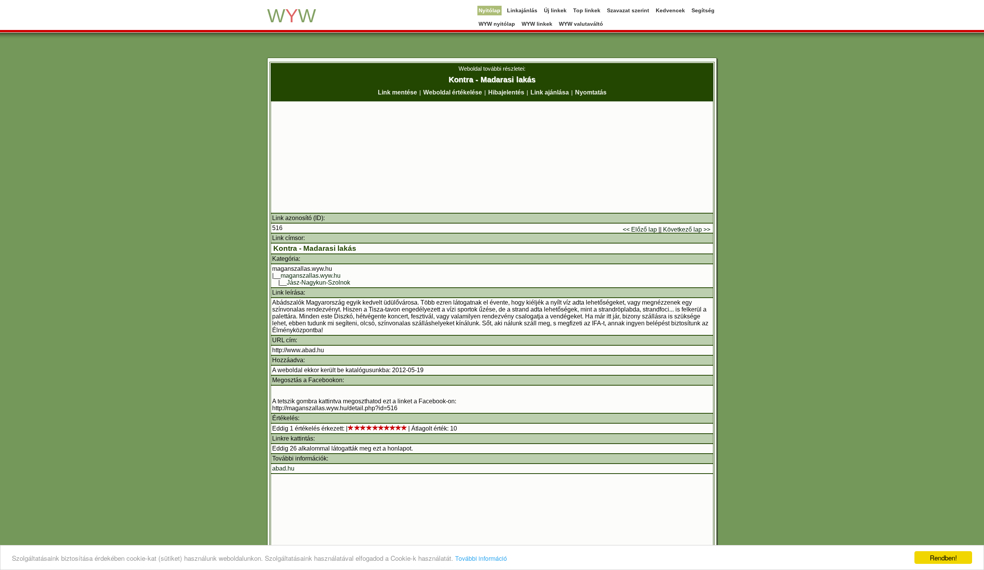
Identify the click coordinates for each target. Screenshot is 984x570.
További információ (481, 558)
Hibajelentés (506, 92)
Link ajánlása (549, 92)
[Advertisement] (492, 157)
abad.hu (283, 468)
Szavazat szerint (628, 10)
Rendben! (943, 557)
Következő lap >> (686, 229)
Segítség (703, 10)
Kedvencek (670, 10)
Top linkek (586, 10)
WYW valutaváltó (581, 24)
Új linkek (555, 10)
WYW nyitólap (497, 24)
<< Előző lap (640, 229)
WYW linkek (537, 24)
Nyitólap (489, 10)
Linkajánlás (522, 10)
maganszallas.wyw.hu (311, 275)
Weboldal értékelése (452, 92)
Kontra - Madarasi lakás (314, 248)
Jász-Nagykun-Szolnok (318, 282)
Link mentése (397, 92)
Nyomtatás (591, 92)
